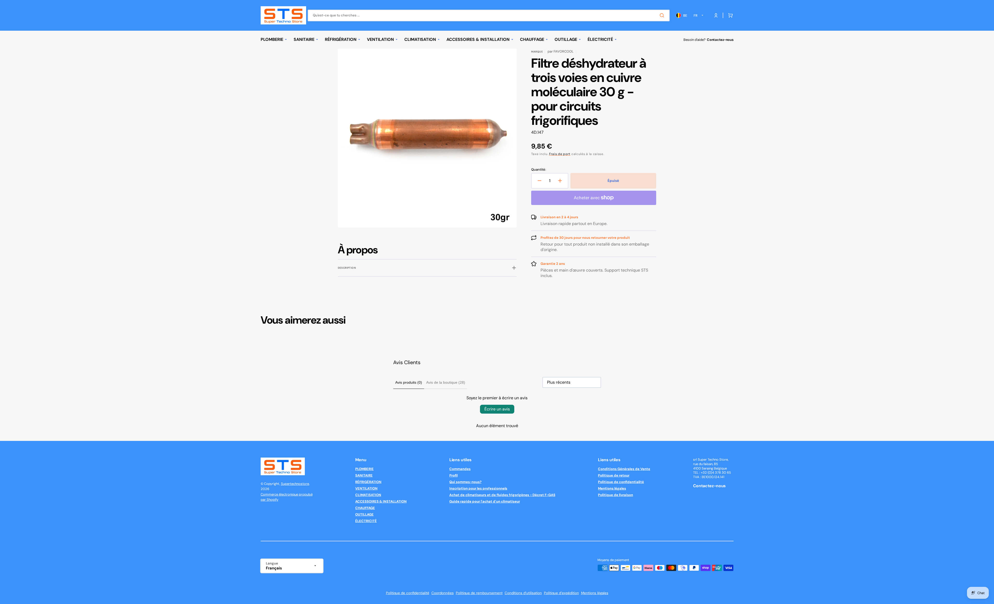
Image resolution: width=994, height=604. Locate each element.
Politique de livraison (615, 495)
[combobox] (489, 15)
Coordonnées (442, 593)
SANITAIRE (364, 475)
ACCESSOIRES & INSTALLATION (381, 501)
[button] (729, 15)
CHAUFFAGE (365, 508)
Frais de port (559, 154)
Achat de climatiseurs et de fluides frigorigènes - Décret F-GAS (502, 495)
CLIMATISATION (368, 495)
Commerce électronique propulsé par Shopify (287, 497)
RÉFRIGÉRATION (368, 482)
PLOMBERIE (364, 469)
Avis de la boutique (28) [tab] (445, 382)
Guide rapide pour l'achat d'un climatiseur (484, 501)
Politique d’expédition (561, 593)
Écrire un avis (497, 409)
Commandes (460, 469)
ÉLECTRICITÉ (366, 521)
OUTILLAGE (364, 514)
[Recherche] (663, 15)
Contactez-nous (720, 39)
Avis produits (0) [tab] (408, 382)
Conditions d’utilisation (523, 593)
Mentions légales (612, 488)
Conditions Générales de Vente (624, 469)
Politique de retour (613, 475)
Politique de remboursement (479, 593)
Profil (453, 475)
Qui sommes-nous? (465, 482)
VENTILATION (366, 488)
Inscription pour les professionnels (478, 488)
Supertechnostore (295, 483)
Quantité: (538, 170)
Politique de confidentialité (621, 482)
